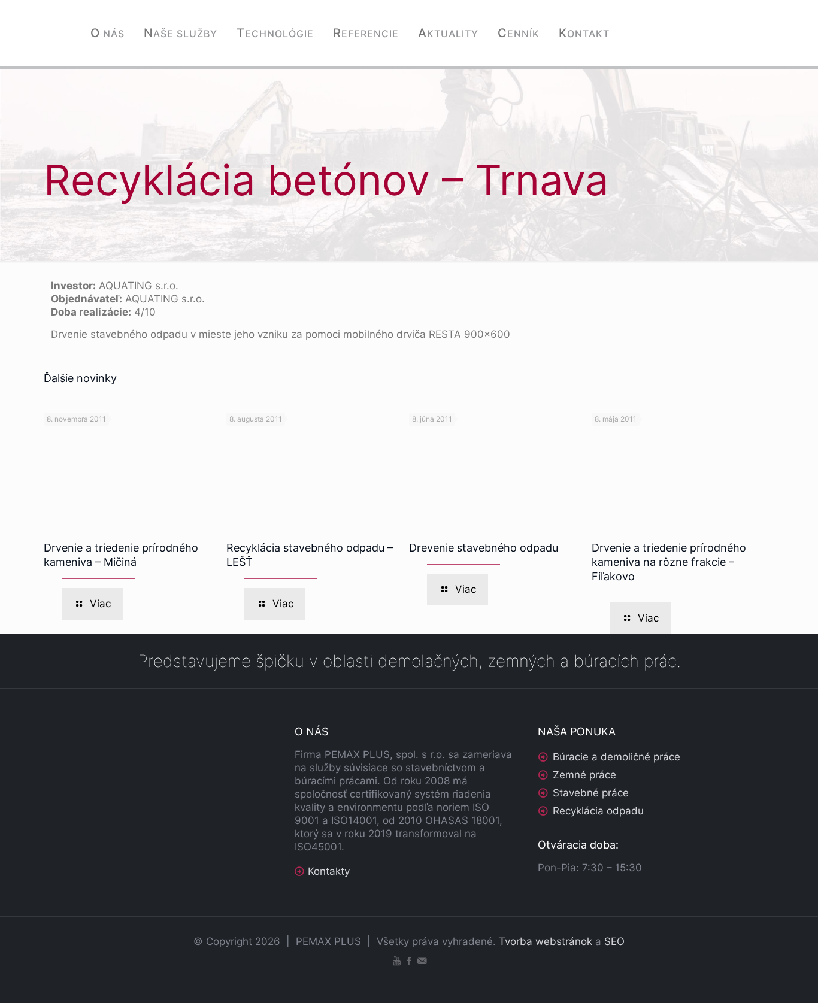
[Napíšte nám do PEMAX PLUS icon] (421, 960)
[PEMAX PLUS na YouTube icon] (396, 960)
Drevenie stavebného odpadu (483, 547)
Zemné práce (584, 775)
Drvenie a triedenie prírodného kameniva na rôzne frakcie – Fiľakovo (669, 562)
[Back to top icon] (760, 978)
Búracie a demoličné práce (616, 757)
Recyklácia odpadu (598, 811)
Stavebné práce (591, 793)
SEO (614, 941)
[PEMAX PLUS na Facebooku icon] (409, 960)
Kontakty (329, 871)
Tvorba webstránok (545, 941)
